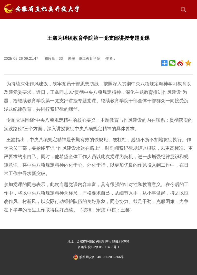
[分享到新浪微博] (180, 63)
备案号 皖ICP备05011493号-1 (98, 247)
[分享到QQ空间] (188, 63)
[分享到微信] (172, 63)
